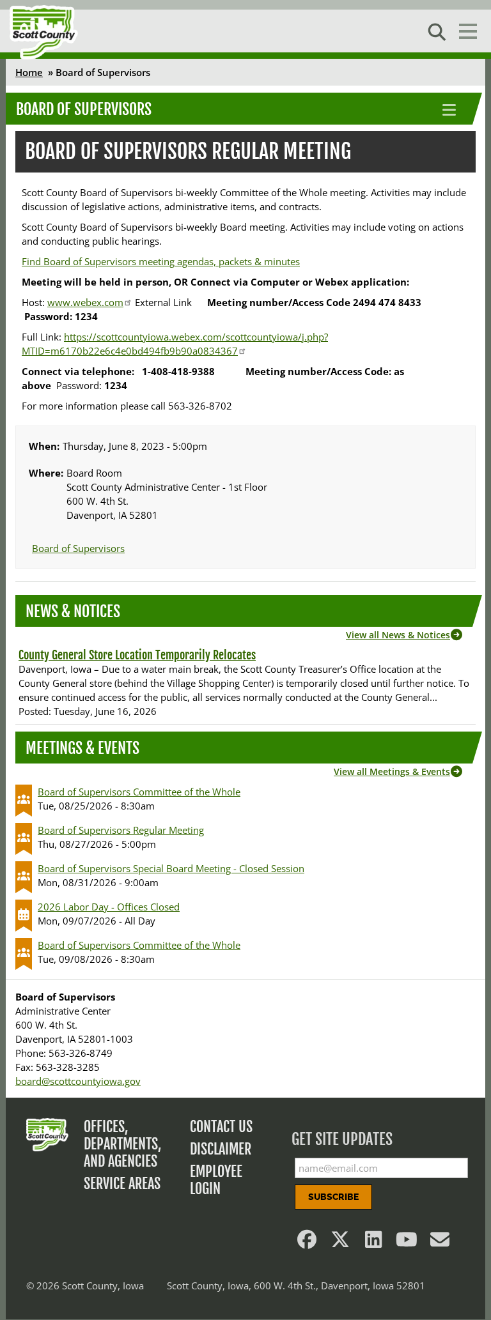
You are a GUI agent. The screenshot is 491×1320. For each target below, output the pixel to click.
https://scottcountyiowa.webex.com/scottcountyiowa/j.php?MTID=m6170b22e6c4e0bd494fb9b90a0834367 (175, 343)
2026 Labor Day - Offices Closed (109, 906)
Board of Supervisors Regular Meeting (121, 830)
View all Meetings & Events (392, 771)
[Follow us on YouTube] (406, 1242)
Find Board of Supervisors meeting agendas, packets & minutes (161, 261)
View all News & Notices (398, 635)
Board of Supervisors (84, 109)
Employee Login (216, 1180)
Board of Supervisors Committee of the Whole (139, 791)
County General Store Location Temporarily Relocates (137, 655)
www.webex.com (85, 302)
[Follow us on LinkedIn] (373, 1242)
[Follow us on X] (340, 1242)
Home (29, 72)
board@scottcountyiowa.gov (78, 1081)
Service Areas (122, 1183)
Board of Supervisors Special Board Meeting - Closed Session (171, 868)
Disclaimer (220, 1149)
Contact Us (221, 1126)
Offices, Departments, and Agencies (123, 1144)
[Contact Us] (440, 1242)
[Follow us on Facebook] (307, 1242)
